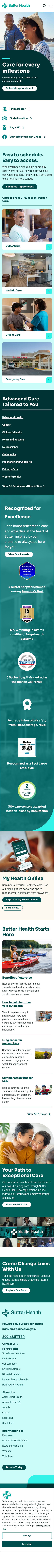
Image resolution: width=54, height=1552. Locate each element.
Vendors (6, 1451)
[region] (27, 1520)
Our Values (7, 1423)
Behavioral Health (12, 417)
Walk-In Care (14, 290)
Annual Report (11, 1402)
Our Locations (9, 1363)
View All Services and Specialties (22, 486)
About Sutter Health (12, 1396)
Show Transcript (39, 1252)
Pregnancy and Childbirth (17, 461)
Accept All (27, 1544)
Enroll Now (12, 907)
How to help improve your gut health (16, 1004)
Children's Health (12, 432)
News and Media (13, 1445)
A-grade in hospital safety (27, 720)
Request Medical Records (15, 1379)
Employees (7, 1435)
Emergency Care (15, 379)
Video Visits (13, 246)
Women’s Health (11, 476)
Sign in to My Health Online (22, 899)
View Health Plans (16, 1204)
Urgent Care (13, 334)
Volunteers (7, 1456)
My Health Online (11, 1369)
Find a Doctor (9, 1358)
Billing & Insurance (11, 1374)
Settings (27, 1535)
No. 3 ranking (20, 630)
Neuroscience (10, 447)
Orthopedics (9, 454)
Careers (6, 1412)
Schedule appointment (19, 88)
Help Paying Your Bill (12, 1384)
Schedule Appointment (20, 186)
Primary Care (10, 469)
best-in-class (16, 811)
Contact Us (9, 1343)
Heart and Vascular (13, 439)
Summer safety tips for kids (17, 1079)
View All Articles (37, 1114)
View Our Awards (18, 554)
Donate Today (14, 1467)
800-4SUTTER (13, 1336)
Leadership (8, 1417)
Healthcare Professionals (15, 1440)
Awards (6, 1407)
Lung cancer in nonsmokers (12, 1041)
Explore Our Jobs (16, 1290)
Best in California (29, 682)
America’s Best (32, 591)
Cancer (6, 424)
